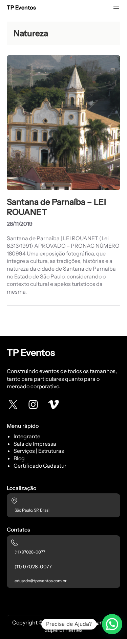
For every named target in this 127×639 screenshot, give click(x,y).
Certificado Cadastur (40, 465)
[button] (112, 624)
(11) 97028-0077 (30, 552)
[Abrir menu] (116, 7)
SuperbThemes (63, 629)
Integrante (27, 436)
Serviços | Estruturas (39, 450)
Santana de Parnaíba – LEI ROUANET (56, 207)
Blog (19, 458)
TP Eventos (21, 7)
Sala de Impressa (35, 443)
